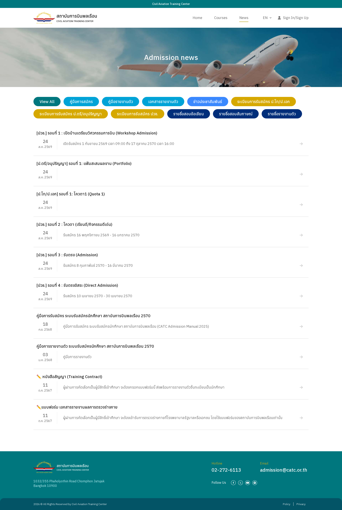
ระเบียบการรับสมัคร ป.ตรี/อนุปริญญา (71, 113)
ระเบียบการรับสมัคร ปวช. (137, 113)
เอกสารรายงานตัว (163, 101)
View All (47, 101)
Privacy (301, 504)
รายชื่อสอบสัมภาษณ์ (236, 113)
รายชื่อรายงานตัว (282, 113)
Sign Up (302, 17)
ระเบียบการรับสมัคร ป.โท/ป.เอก (263, 101)
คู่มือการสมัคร (81, 101)
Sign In (288, 17)
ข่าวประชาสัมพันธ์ (207, 101)
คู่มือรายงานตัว (120, 101)
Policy (286, 504)
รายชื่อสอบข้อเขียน (188, 113)
